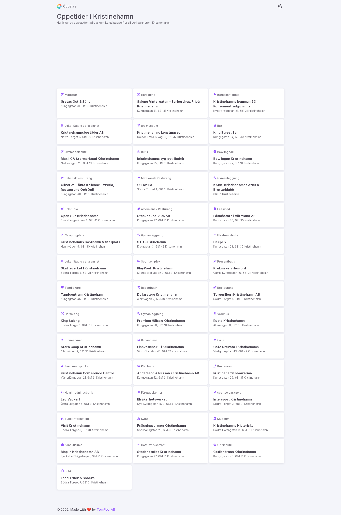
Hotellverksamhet (153, 445)
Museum (223, 418)
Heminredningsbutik (79, 392)
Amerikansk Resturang (156, 209)
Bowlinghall (225, 152)
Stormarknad (73, 340)
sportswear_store (229, 392)
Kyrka (145, 418)
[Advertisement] (170, 54)
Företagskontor (151, 392)
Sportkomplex (150, 261)
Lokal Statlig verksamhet (82, 125)
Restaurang (225, 287)
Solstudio (71, 209)
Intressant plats (228, 94)
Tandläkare (73, 287)
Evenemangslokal (77, 366)
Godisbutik (224, 445)
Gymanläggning (228, 178)
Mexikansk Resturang (156, 178)
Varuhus (223, 314)
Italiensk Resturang (78, 178)
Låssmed (223, 209)
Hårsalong (148, 94)
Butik (144, 152)
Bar (219, 125)
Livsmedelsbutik (76, 152)
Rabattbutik (149, 287)
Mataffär (71, 94)
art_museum (149, 125)
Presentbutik (226, 261)
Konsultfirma (73, 445)
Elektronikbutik (227, 235)
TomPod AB (106, 509)
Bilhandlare (149, 340)
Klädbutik (147, 366)
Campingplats (74, 235)
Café (220, 340)
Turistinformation (77, 418)
